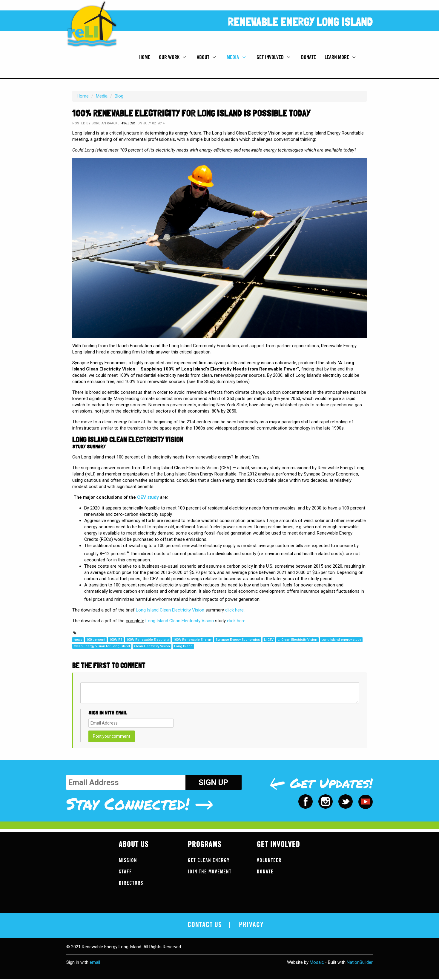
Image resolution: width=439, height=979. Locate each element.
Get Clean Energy (209, 860)
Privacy (251, 925)
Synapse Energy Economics (238, 640)
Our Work (170, 57)
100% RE (115, 640)
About (204, 57)
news (78, 640)
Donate (308, 57)
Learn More (337, 57)
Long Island (183, 646)
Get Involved (271, 57)
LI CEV (269, 640)
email (95, 962)
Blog (119, 96)
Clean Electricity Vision (152, 646)
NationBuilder (360, 962)
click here (234, 610)
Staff (125, 871)
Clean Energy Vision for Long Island (102, 646)
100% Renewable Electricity (147, 640)
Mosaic (317, 962)
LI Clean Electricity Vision (297, 640)
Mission (128, 860)
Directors (131, 883)
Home (144, 57)
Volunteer (269, 860)
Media (233, 57)
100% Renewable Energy (192, 640)
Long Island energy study (341, 640)
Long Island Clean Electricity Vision (170, 610)
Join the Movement (209, 871)
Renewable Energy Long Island (300, 21)
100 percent (95, 640)
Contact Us (205, 925)
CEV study (148, 497)
